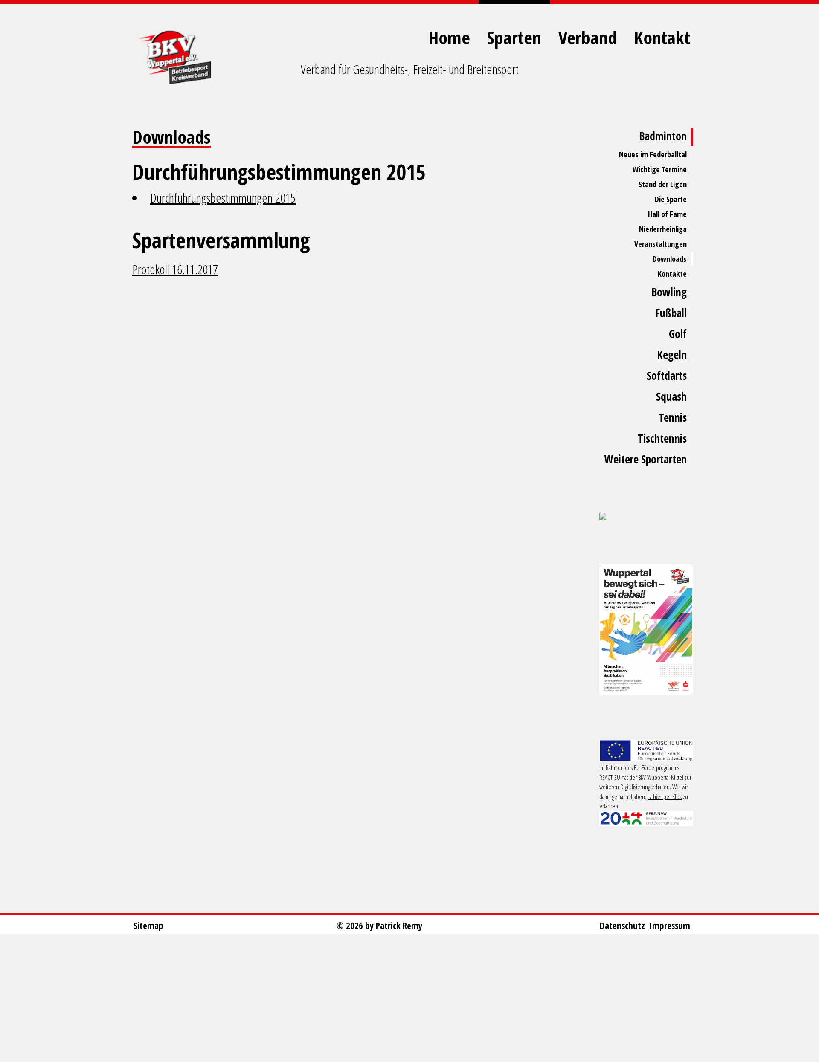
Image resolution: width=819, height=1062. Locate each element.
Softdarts (667, 375)
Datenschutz (622, 926)
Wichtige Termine (660, 169)
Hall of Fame (667, 214)
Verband (587, 37)
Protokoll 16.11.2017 (175, 269)
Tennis (673, 417)
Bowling (669, 292)
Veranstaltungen (660, 244)
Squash (671, 396)
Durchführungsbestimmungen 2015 (223, 197)
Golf (678, 333)
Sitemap (148, 926)
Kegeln (672, 354)
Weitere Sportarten (645, 459)
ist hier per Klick (665, 796)
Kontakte (672, 274)
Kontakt (662, 37)
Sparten (514, 37)
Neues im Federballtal (653, 154)
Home (449, 37)
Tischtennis (662, 438)
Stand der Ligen (663, 184)
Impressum (669, 926)
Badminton (663, 136)
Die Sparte (671, 199)
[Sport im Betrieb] (646, 517)
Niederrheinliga (663, 229)
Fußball (671, 313)
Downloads (670, 259)
